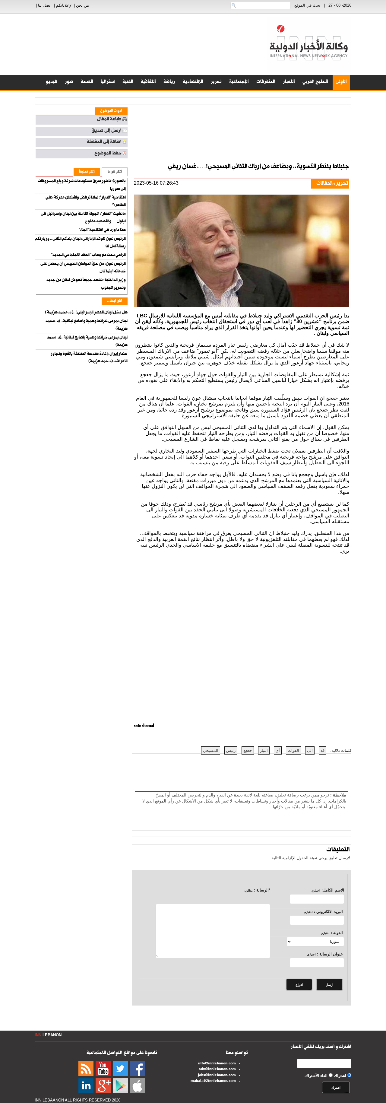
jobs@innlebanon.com (217, 1076)
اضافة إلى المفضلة (104, 142)
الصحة (87, 82)
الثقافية (148, 82)
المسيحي (210, 750)
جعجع (247, 750)
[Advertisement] (362, 151)
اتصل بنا (45, 5)
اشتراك (340, 1075)
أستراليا (108, 82)
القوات (293, 750)
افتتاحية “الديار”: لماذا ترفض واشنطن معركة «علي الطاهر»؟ (86, 201)
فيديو (51, 82)
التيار (264, 750)
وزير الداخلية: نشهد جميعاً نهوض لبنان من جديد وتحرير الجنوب (86, 284)
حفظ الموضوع (108, 154)
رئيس (231, 750)
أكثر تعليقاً (87, 172)
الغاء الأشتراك (316, 1075)
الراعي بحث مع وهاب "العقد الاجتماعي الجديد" (88, 256)
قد (322, 750)
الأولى (341, 82)
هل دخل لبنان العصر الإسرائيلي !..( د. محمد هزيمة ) (86, 313)
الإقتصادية (193, 82)
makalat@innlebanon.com (213, 1081)
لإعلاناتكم (63, 5)
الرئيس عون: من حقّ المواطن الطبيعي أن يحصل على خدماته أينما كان (83, 268)
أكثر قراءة (114, 172)
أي (278, 750)
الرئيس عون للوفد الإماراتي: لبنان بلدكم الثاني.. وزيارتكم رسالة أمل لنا (80, 243)
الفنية (127, 82)
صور (69, 82)
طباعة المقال (109, 119)
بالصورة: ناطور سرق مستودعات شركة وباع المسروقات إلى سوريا (82, 185)
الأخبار (289, 82)
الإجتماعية (239, 82)
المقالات (324, 184)
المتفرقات (265, 82)
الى (310, 750)
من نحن (82, 5)
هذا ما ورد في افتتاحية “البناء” (102, 230)
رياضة (169, 82)
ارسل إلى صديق (106, 131)
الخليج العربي (315, 82)
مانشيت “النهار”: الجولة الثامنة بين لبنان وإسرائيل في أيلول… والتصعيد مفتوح (83, 218)
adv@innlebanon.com (217, 1069)
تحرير (216, 82)
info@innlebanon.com (217, 1064)
